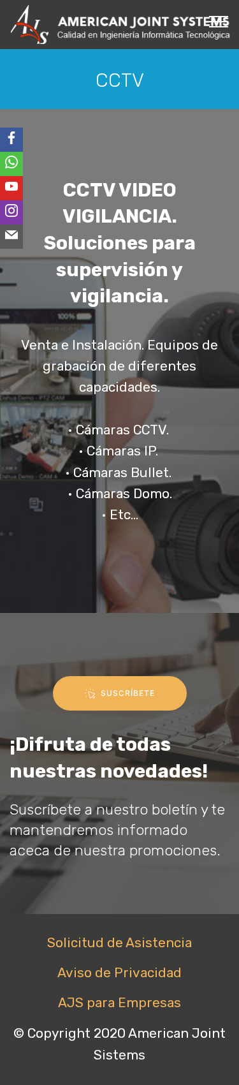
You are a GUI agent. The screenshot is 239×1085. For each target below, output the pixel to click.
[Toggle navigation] (219, 21)
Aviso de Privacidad (119, 972)
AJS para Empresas (119, 1002)
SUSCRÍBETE (128, 693)
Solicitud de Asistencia (119, 942)
